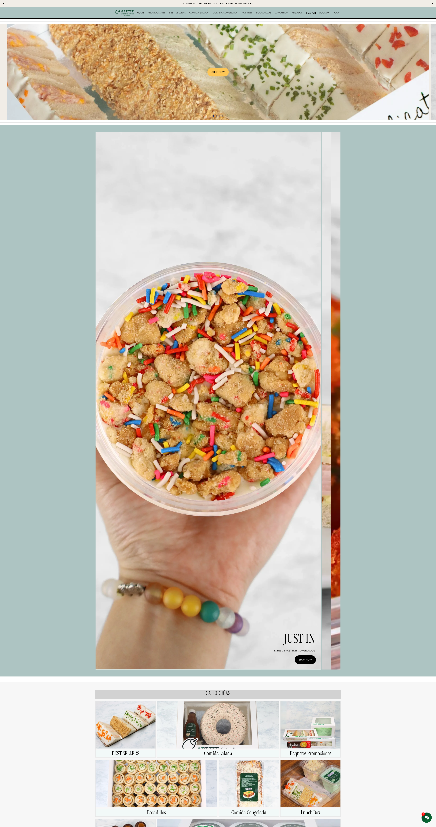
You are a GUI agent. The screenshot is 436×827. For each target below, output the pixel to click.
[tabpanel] (208, 401)
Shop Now (305, 659)
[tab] (326, 401)
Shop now (218, 72)
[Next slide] (430, 72)
